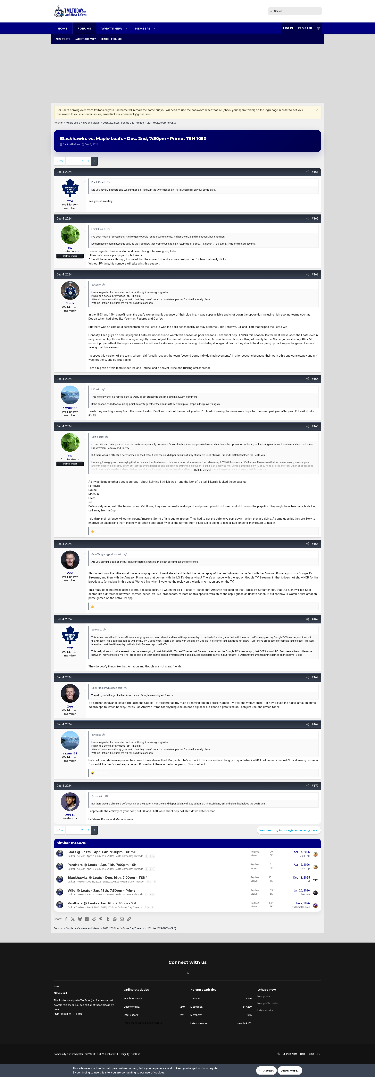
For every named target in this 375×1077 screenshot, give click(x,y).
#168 (315, 677)
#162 (315, 218)
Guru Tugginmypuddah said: (107, 554)
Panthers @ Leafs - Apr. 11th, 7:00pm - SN (102, 865)
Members (143, 28)
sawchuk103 (244, 1023)
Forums (84, 28)
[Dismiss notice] (317, 110)
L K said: (96, 389)
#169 (315, 724)
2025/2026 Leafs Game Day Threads (122, 856)
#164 (315, 379)
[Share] (307, 172)
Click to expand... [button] (203, 470)
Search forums (111, 39)
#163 (315, 274)
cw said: (96, 284)
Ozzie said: (97, 436)
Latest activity (85, 39)
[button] (126, 28)
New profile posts (267, 1003)
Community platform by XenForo (86, 1054)
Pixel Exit (135, 1054)
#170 (315, 785)
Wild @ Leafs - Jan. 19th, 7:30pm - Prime (102, 890)
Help (302, 1054)
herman (305, 894)
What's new (111, 28)
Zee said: (96, 629)
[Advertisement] (187, 73)
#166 (315, 544)
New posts (63, 39)
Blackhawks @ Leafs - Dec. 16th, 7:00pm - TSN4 (108, 878)
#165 (315, 426)
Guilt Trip (305, 855)
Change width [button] (290, 1054)
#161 (315, 172)
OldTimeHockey (301, 907)
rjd (308, 881)
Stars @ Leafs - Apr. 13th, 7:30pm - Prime (102, 852)
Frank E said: (98, 182)
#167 (315, 619)
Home (62, 28)
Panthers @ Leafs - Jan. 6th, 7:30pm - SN (102, 903)
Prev (61, 161)
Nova (57, 986)
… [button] (75, 161)
